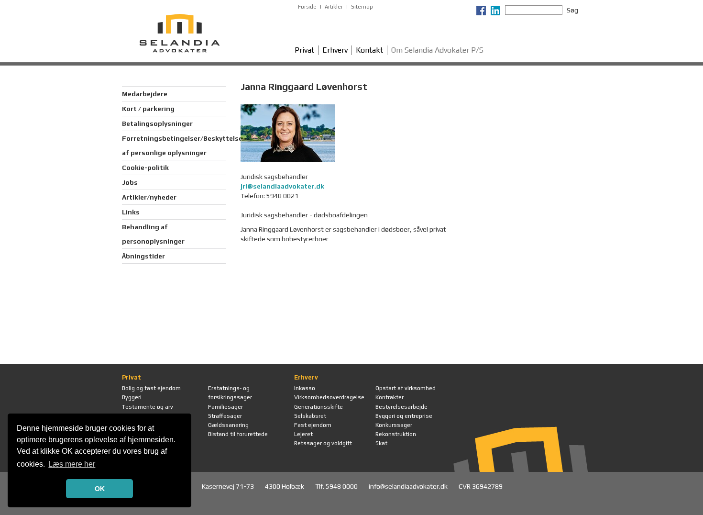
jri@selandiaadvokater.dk (282, 186)
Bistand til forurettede (238, 434)
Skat (381, 443)
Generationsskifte (318, 406)
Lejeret (303, 434)
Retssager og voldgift (323, 443)
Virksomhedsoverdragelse (329, 397)
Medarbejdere (144, 94)
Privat (304, 50)
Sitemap (362, 7)
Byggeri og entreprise (403, 416)
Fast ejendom (312, 425)
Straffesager (225, 416)
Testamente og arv (147, 406)
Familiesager (225, 406)
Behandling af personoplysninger (153, 234)
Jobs (130, 182)
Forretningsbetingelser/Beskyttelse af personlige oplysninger (174, 145)
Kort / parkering (148, 108)
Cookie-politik (145, 167)
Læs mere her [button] (71, 464)
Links (131, 212)
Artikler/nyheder (149, 197)
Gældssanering (228, 425)
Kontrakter (389, 397)
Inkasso (304, 388)
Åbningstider (143, 256)
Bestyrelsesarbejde (401, 406)
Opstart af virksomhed (405, 388)
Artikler (334, 7)
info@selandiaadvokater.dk (409, 486)
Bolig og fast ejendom (151, 388)
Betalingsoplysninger (157, 123)
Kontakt (369, 50)
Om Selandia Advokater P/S (437, 50)
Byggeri (132, 397)
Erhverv (335, 50)
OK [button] (100, 489)
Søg (572, 10)
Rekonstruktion (395, 434)
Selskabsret (310, 416)
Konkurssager (393, 425)
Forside (307, 7)
